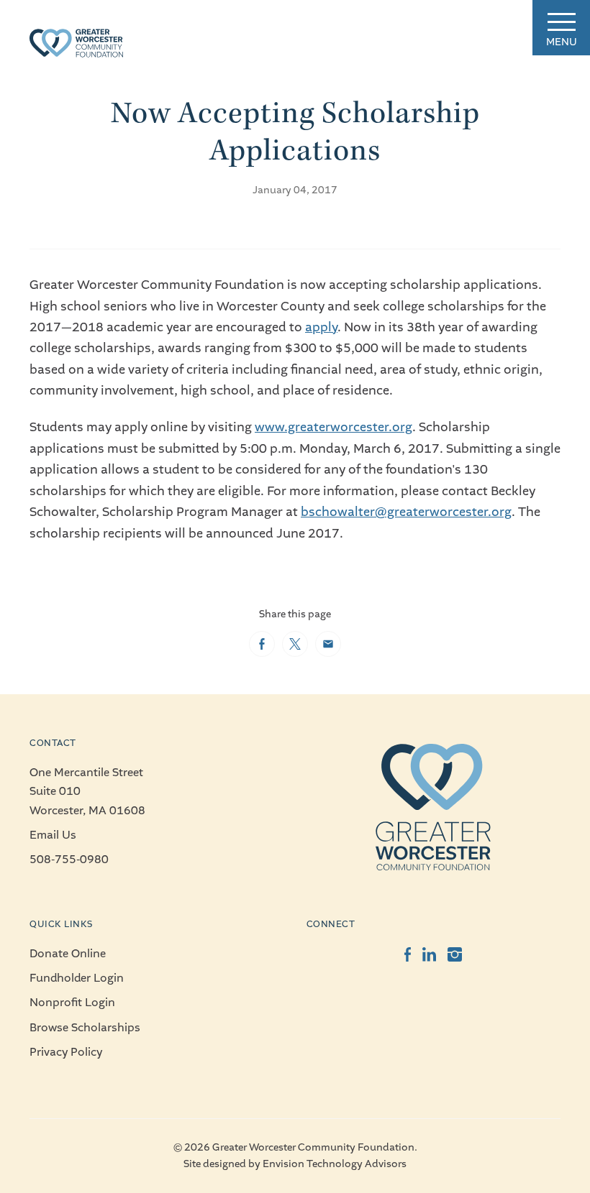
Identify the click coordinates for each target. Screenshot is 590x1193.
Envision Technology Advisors (335, 1164)
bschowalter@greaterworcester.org (406, 512)
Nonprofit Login (72, 1002)
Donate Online (68, 953)
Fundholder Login (77, 978)
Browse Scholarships (85, 1028)
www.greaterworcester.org (333, 427)
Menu (561, 42)
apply (321, 327)
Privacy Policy (66, 1052)
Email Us (53, 835)
